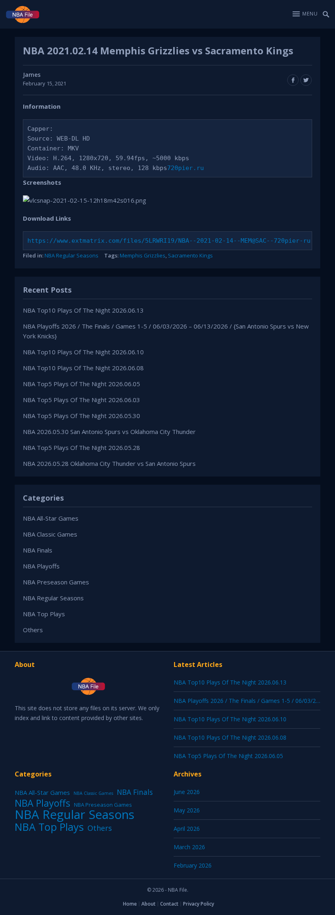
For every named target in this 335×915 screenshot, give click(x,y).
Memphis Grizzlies (142, 255)
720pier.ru (185, 168)
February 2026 (193, 865)
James (31, 74)
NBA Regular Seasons (71, 255)
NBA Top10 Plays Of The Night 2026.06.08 (83, 368)
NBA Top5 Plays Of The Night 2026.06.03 (81, 400)
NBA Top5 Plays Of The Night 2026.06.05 (81, 384)
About (148, 903)
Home (130, 903)
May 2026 (187, 810)
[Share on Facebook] (293, 80)
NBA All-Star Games (50, 518)
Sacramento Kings (190, 255)
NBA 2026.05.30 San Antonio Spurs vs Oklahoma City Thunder (109, 431)
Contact (169, 903)
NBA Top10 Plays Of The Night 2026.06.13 (83, 310)
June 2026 (187, 792)
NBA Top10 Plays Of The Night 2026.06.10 (83, 352)
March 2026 (189, 847)
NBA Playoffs (41, 566)
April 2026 (187, 828)
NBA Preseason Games (56, 582)
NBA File (177, 889)
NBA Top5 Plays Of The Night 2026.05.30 (81, 416)
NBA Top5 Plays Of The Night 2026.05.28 (81, 447)
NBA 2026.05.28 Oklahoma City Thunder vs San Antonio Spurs (109, 463)
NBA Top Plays (44, 614)
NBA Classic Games (50, 534)
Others (33, 630)
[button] (305, 14)
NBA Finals (37, 550)
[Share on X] (306, 80)
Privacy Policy (198, 903)
